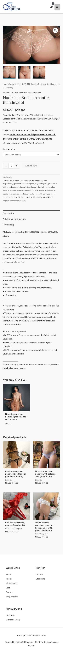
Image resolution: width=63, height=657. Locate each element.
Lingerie (20, 84)
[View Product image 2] (24, 72)
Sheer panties (26, 197)
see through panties (11, 194)
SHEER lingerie (31, 84)
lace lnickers (43, 187)
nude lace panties (17, 190)
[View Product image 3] (39, 72)
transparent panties (17, 200)
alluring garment (14, 184)
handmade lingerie (19, 187)
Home (5, 84)
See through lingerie (47, 190)
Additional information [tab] (14, 219)
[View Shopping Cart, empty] (51, 7)
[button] (55, 30)
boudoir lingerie (28, 184)
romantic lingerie (31, 190)
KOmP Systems (41, 642)
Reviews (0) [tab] (8, 224)
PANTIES (23, 92)
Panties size (9, 149)
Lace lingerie (32, 187)
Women (12, 84)
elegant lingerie (41, 184)
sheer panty (37, 197)
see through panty (26, 194)
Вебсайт (20, 642)
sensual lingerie (41, 194)
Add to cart (31, 165)
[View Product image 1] (9, 72)
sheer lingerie (14, 197)
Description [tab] (8, 213)
